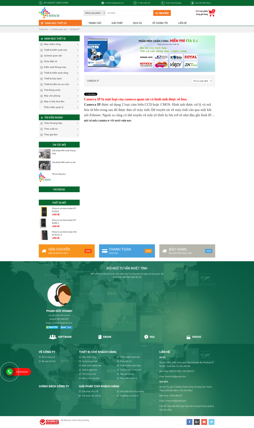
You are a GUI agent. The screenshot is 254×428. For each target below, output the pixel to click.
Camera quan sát (53, 55)
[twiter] (211, 422)
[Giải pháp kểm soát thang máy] (45, 154)
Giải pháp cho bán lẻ (129, 396)
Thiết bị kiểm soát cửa (55, 49)
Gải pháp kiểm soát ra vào (64, 162)
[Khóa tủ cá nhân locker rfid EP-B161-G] (45, 235)
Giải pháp (117, 23)
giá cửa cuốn (187, 406)
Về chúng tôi (160, 23)
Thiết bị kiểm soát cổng (56, 72)
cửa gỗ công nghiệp (204, 406)
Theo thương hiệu (53, 123)
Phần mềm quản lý (53, 107)
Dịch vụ (137, 23)
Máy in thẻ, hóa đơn (54, 101)
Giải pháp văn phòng (91, 396)
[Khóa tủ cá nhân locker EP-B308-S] (45, 223)
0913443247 (63, 319)
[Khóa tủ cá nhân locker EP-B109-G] (45, 211)
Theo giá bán (51, 134)
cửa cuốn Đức (173, 406)
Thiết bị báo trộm (53, 78)
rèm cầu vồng (165, 410)
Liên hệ (182, 23)
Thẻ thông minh (52, 90)
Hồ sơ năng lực (59, 174)
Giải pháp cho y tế (90, 391)
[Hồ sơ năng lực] (45, 177)
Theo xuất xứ (51, 128)
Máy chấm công (52, 44)
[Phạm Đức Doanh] (59, 294)
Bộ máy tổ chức (49, 361)
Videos (196, 336)
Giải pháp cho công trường (132, 391)
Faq (152, 336)
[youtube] (204, 422)
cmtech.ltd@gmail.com (114, 3)
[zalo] (66, 328)
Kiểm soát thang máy (55, 67)
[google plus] (197, 422)
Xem (88, 251)
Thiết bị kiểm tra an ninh (56, 84)
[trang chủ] (49, 12)
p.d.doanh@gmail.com (62, 323)
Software (65, 336)
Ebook (107, 336)
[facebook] (189, 422)
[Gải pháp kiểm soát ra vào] (45, 165)
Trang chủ (94, 23)
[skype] (52, 328)
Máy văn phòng (52, 95)
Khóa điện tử (50, 61)
